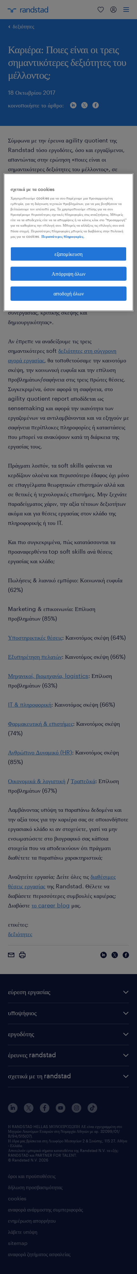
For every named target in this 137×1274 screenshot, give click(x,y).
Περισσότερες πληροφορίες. (62, 236)
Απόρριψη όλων (68, 274)
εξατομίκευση (68, 254)
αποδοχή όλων (69, 293)
